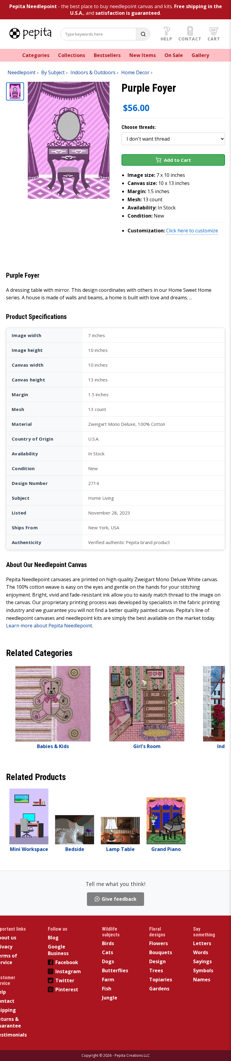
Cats (107, 952)
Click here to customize (192, 230)
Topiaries (160, 979)
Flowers (158, 943)
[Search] (143, 34)
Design (157, 961)
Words (200, 952)
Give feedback (119, 899)
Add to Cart (177, 160)
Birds (108, 943)
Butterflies (115, 970)
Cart (214, 39)
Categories (35, 55)
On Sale (174, 55)
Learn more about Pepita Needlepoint (49, 625)
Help (166, 39)
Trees (156, 970)
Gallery (200, 55)
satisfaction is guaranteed (127, 13)
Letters (202, 943)
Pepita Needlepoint (33, 6)
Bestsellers (107, 55)
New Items (142, 55)
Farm (108, 979)
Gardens (159, 988)
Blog (53, 937)
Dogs (108, 961)
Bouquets (160, 952)
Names (201, 979)
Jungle (109, 997)
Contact (190, 39)
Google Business (58, 950)
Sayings (202, 961)
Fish (106, 988)
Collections (71, 55)
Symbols (203, 970)
